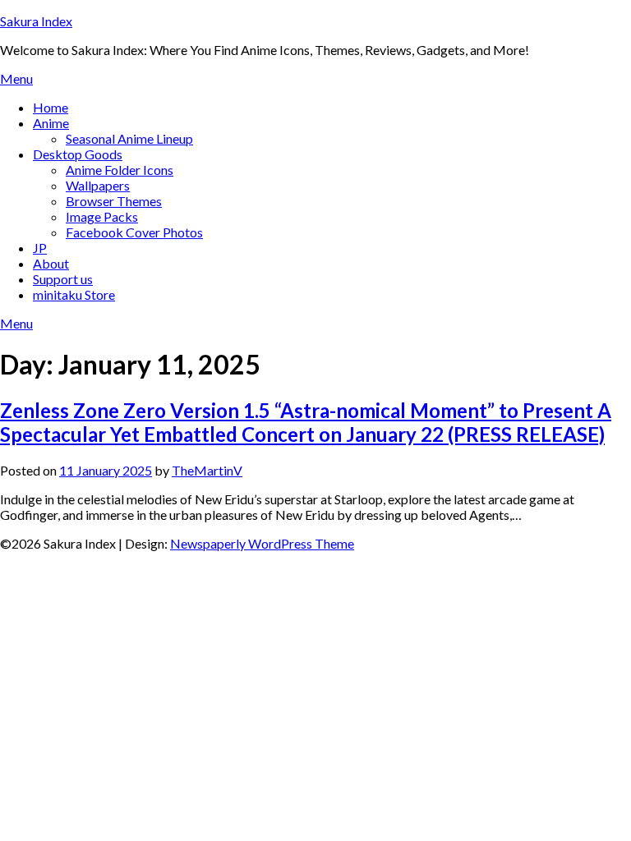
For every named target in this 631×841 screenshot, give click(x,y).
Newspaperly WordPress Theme (262, 543)
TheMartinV (207, 470)
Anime (51, 123)
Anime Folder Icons (119, 169)
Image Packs (102, 216)
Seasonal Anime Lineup (129, 138)
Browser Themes (114, 201)
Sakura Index (36, 21)
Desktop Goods (77, 154)
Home (50, 107)
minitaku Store (74, 294)
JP (40, 247)
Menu (16, 78)
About (51, 263)
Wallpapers (98, 185)
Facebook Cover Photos (134, 232)
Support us (63, 279)
